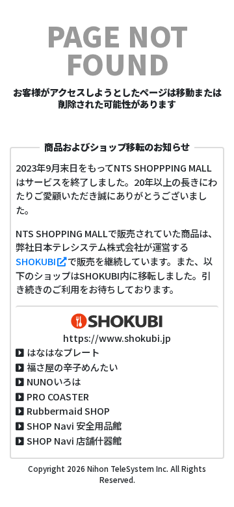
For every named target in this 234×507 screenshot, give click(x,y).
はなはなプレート (63, 352)
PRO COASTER (58, 396)
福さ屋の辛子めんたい (72, 367)
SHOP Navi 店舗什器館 (74, 440)
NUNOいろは (54, 381)
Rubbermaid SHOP (68, 410)
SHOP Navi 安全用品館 (74, 425)
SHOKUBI (36, 261)
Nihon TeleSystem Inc (125, 468)
